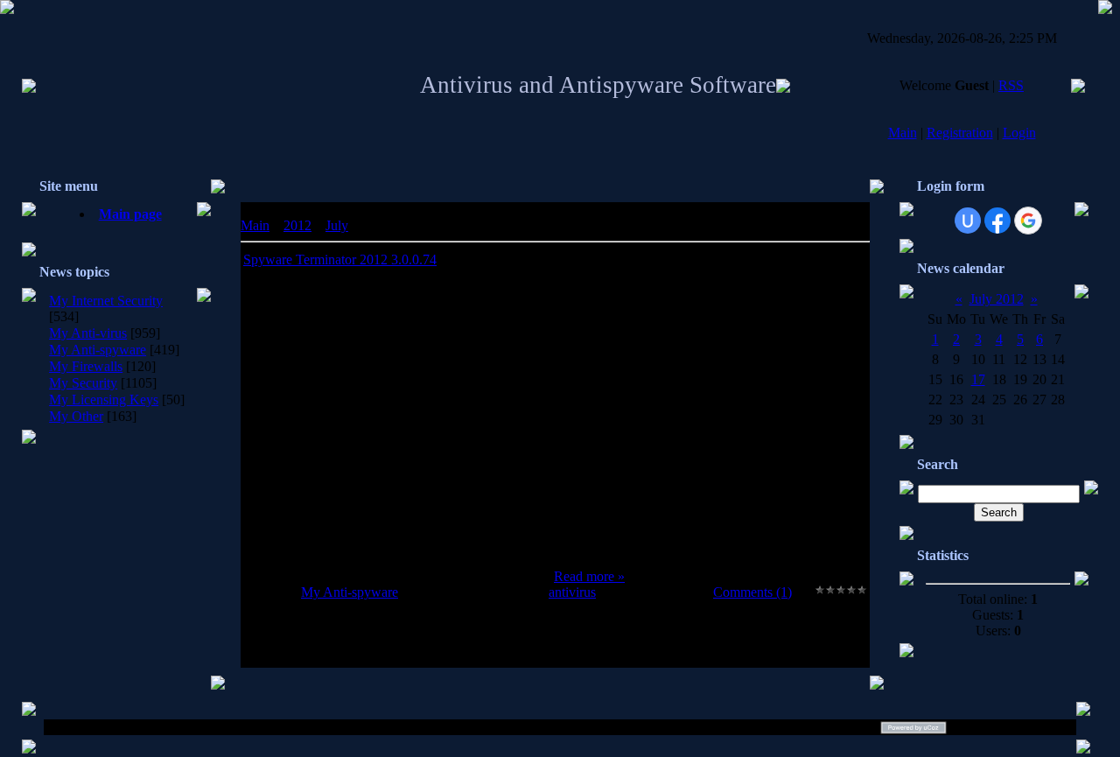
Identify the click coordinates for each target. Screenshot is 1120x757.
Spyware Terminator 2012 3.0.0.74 (340, 259)
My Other (76, 416)
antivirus (572, 592)
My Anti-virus (88, 333)
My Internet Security (106, 300)
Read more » (589, 576)
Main (902, 132)
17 (978, 379)
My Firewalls (85, 366)
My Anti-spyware (97, 349)
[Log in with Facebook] (997, 220)
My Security (83, 382)
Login (1019, 132)
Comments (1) (752, 592)
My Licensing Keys (103, 399)
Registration (960, 132)
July (337, 225)
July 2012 (997, 298)
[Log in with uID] (968, 220)
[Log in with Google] (1028, 221)
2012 (298, 225)
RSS (1011, 85)
